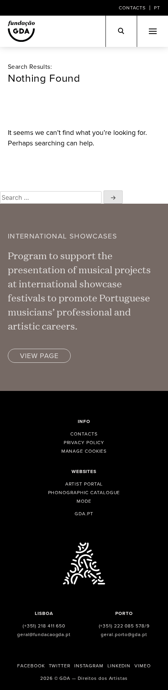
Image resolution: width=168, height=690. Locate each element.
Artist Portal (84, 483)
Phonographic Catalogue (84, 492)
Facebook (31, 665)
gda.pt (84, 513)
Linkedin (118, 665)
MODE (84, 501)
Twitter (59, 665)
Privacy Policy (84, 442)
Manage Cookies (84, 451)
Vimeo (142, 665)
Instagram (89, 665)
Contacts (132, 7)
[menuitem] (157, 7)
